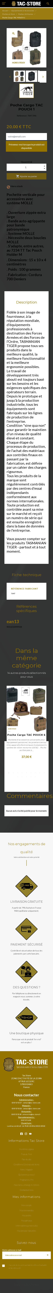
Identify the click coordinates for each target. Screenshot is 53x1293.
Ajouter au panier (26, 176)
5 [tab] (26, 772)
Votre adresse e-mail (11, 1250)
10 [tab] (17, 776)
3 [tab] (17, 772)
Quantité (26, 161)
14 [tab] (35, 776)
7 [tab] (35, 772)
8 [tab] (39, 772)
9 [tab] (44, 772)
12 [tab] (26, 776)
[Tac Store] (27, 3)
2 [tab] (13, 772)
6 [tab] (30, 772)
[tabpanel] (26, 722)
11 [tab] (22, 776)
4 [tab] (22, 772)
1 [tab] (8, 772)
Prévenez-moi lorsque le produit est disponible (26, 146)
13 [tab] (30, 776)
